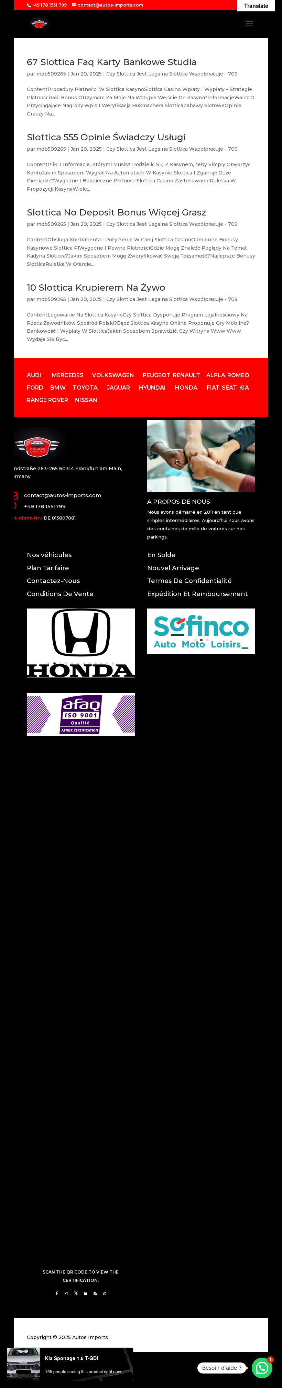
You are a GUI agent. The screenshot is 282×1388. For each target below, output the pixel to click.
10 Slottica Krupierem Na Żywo (96, 287)
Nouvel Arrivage (173, 568)
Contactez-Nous (53, 581)
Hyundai (152, 387)
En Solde (161, 555)
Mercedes (68, 375)
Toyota (85, 387)
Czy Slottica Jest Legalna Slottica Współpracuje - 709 (172, 74)
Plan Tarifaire (48, 568)
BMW (58, 387)
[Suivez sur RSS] (95, 1293)
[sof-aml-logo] (201, 652)
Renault (186, 375)
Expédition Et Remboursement (197, 594)
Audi (34, 375)
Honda (186, 387)
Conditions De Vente (60, 594)
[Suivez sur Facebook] (56, 1293)
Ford (35, 387)
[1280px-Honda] (81, 676)
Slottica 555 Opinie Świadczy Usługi (106, 137)
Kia (244, 387)
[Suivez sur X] (76, 1293)
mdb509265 (51, 74)
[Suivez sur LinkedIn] (85, 1293)
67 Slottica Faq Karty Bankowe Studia (112, 62)
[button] (262, 1368)
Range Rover (47, 400)
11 (107, 663)
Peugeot (157, 375)
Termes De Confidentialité (189, 581)
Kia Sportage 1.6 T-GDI (71, 1358)
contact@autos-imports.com (62, 495)
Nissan (86, 400)
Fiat (213, 387)
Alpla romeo (227, 375)
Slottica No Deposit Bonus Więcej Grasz (116, 212)
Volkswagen (113, 375)
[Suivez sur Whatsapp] (104, 1293)
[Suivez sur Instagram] (66, 1293)
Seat (229, 387)
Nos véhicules (49, 555)
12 (113, 663)
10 (101, 663)
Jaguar (118, 387)
